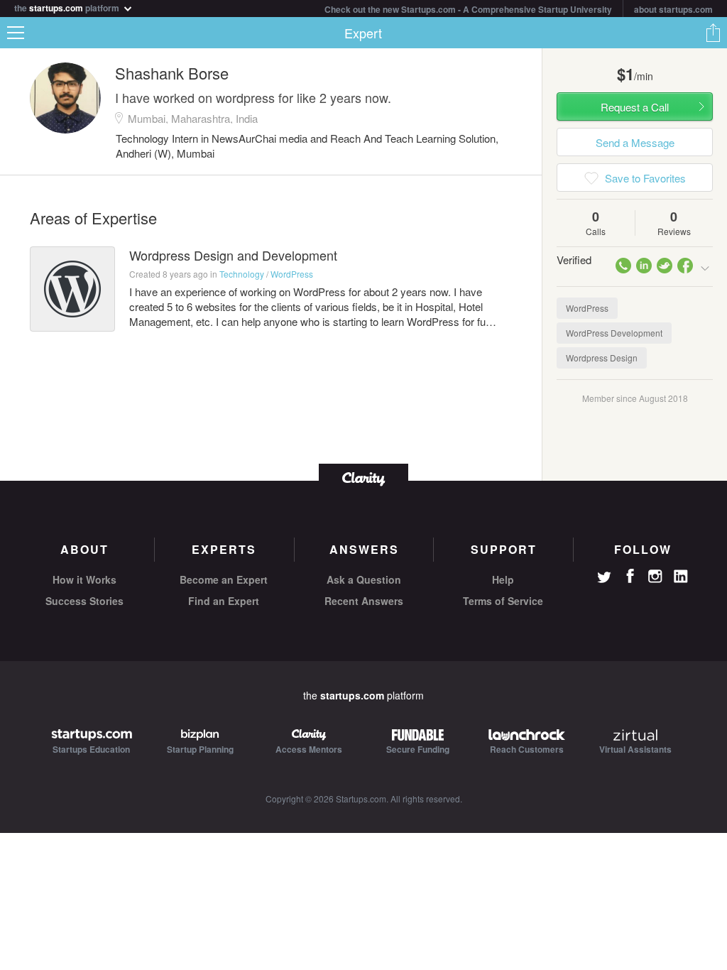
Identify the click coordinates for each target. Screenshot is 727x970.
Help (503, 579)
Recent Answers (363, 601)
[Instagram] (655, 577)
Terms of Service (503, 601)
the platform (67, 6)
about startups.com (673, 9)
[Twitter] (604, 579)
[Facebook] (630, 576)
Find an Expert (223, 601)
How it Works (84, 579)
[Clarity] (363, 477)
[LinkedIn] (681, 577)
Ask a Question (364, 579)
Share (713, 32)
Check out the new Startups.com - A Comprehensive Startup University (468, 9)
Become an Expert (224, 579)
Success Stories (84, 601)
